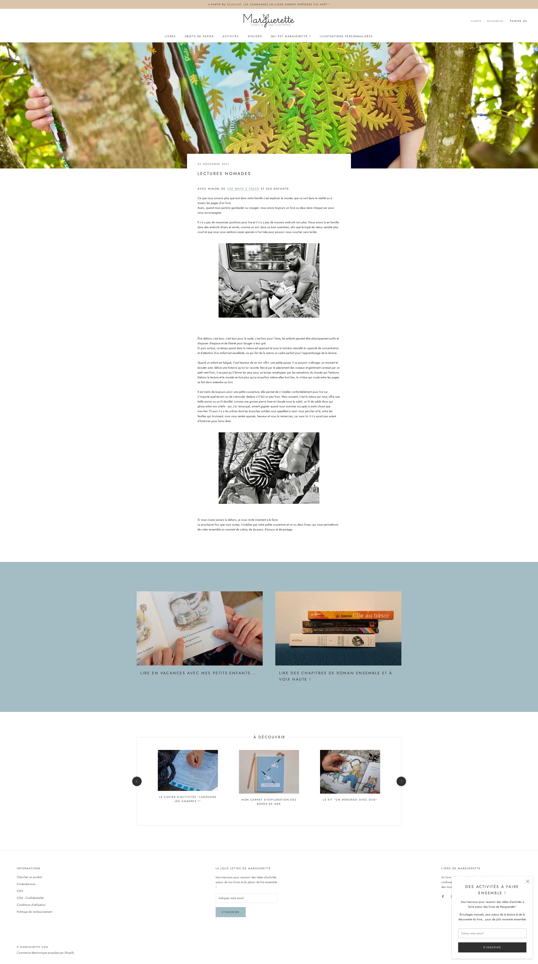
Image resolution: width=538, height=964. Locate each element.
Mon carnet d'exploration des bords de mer (268, 802)
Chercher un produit (29, 877)
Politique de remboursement (34, 912)
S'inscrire (492, 947)
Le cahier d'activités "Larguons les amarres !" (187, 799)
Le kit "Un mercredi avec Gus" (350, 800)
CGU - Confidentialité (30, 898)
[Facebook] (442, 896)
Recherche (495, 21)
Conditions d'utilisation (31, 905)
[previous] (136, 781)
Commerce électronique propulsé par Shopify (45, 953)
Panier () (518, 21)
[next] (401, 781)
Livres (170, 36)
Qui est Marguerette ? (291, 36)
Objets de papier (199, 36)
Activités (231, 36)
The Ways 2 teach (243, 189)
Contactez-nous (26, 884)
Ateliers (255, 36)
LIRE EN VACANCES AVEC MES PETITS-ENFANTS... (198, 673)
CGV (20, 891)
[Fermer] (528, 881)
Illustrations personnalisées (346, 36)
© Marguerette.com (32, 947)
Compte (476, 21)
